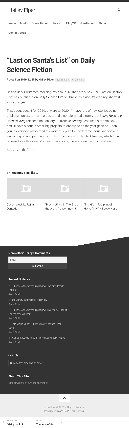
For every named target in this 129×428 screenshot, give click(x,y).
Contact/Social (17, 32)
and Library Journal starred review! (29, 299)
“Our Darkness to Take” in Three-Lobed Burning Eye (38, 337)
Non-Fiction (87, 23)
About (102, 23)
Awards (57, 23)
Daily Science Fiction (53, 97)
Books (24, 23)
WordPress (63, 411)
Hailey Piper (21, 10)
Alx (82, 411)
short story (78, 79)
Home (12, 23)
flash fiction (62, 79)
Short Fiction (40, 23)
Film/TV (71, 23)
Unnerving (75, 121)
